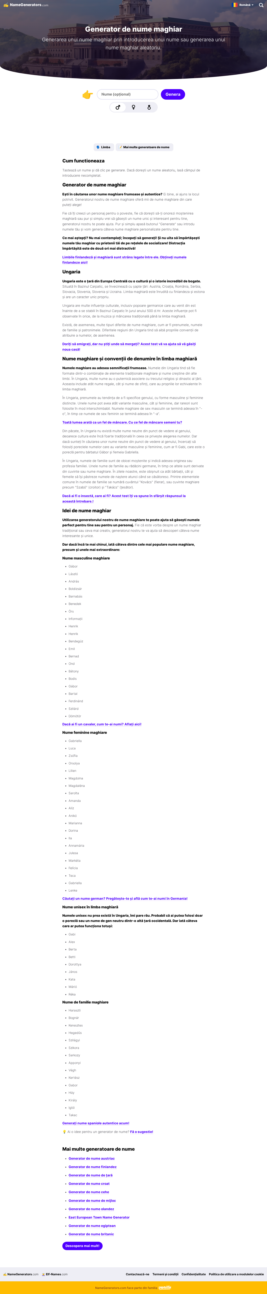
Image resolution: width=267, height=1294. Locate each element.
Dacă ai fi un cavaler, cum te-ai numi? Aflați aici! (102, 724)
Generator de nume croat (89, 1184)
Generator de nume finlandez (93, 1167)
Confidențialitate (194, 1274)
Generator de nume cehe (89, 1192)
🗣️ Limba (103, 147)
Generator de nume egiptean (92, 1226)
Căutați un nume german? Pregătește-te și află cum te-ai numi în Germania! (125, 898)
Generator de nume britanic (91, 1234)
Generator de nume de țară (91, 1175)
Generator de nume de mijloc (92, 1201)
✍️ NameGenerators (21, 1274)
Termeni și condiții (165, 1274)
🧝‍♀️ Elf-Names (55, 1274)
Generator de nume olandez (91, 1209)
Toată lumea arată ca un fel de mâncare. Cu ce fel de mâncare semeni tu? (122, 422)
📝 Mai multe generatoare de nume (143, 147)
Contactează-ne (137, 1274)
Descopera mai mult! (82, 1246)
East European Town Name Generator (99, 1217)
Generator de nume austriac (92, 1158)
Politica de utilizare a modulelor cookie (236, 1274)
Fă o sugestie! (141, 1132)
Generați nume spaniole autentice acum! (95, 1123)
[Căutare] (261, 5)
